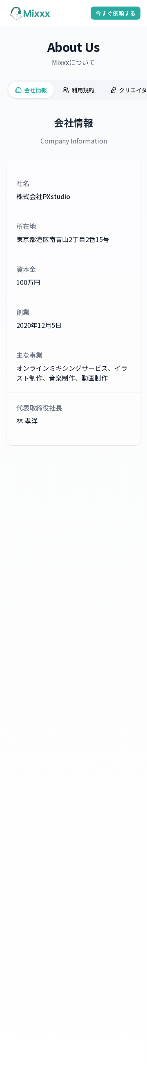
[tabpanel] (73, 280)
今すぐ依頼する (116, 13)
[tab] (31, 90)
